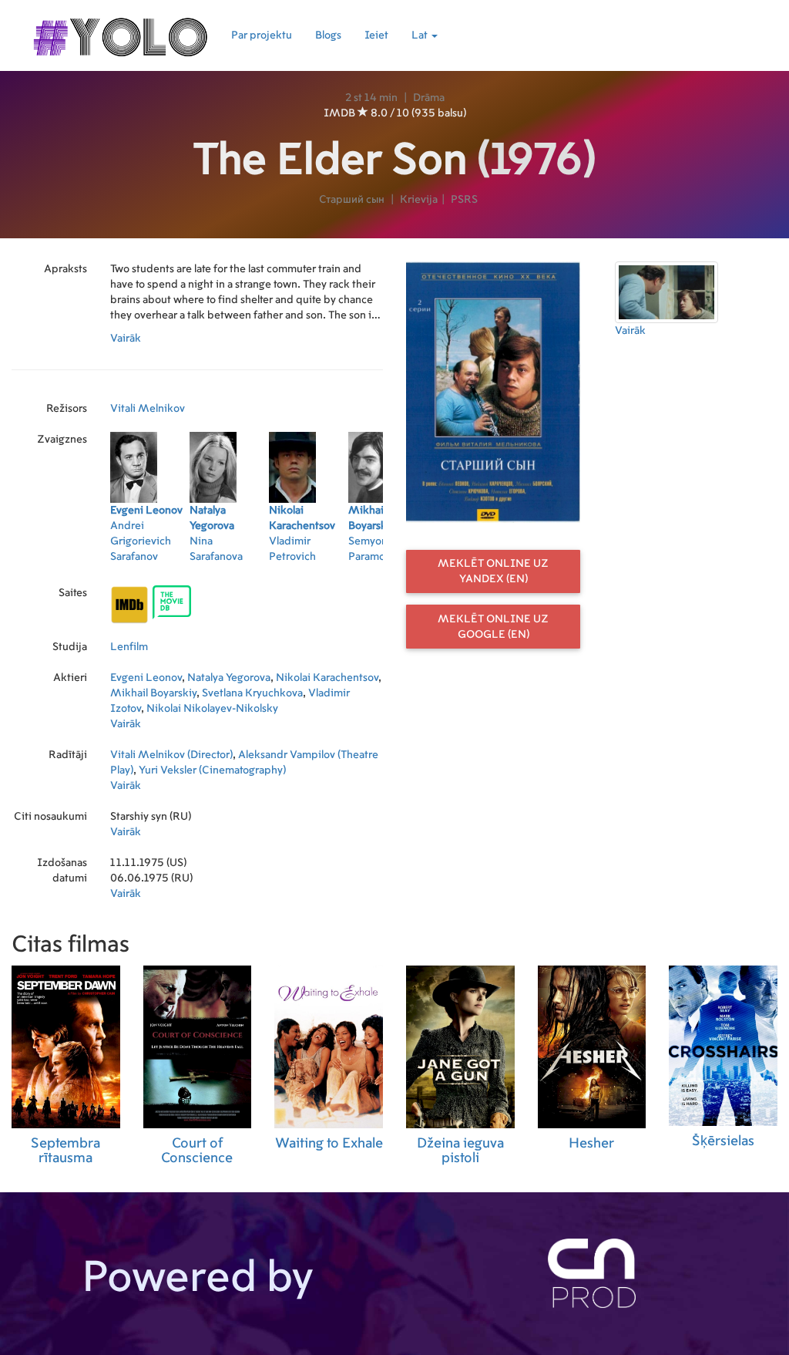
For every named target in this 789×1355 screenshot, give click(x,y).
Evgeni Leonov (146, 677)
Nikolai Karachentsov (327, 677)
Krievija (419, 199)
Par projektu (261, 35)
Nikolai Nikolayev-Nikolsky (212, 708)
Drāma (429, 98)
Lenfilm (129, 647)
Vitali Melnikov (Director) (171, 755)
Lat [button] (420, 35)
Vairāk (125, 338)
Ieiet (376, 35)
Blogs (328, 35)
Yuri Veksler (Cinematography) (212, 770)
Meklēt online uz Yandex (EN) (493, 571)
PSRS (464, 199)
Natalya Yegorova (228, 677)
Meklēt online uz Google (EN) (493, 627)
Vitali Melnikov (147, 408)
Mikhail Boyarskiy (153, 693)
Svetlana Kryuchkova (252, 693)
